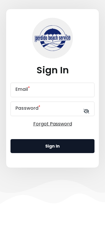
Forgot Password (52, 123)
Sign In (52, 146)
